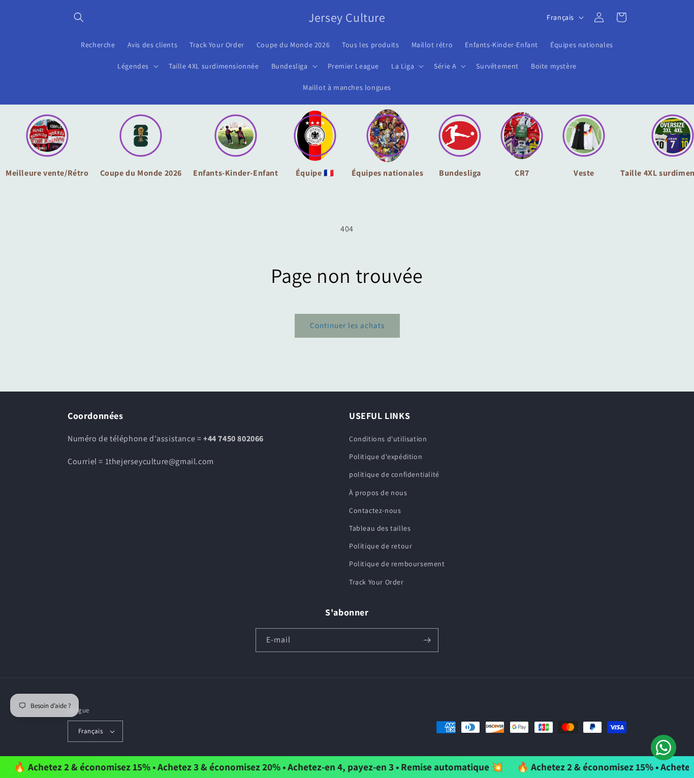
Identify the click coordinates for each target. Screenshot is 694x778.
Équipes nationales (388, 173)
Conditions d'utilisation (388, 438)
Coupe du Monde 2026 (141, 173)
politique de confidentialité (394, 474)
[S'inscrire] (427, 640)
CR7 (522, 173)
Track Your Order (376, 582)
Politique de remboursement (397, 563)
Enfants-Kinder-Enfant (235, 173)
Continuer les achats (347, 325)
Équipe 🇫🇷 (315, 173)
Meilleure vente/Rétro (47, 173)
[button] (79, 17)
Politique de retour (380, 545)
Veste (584, 173)
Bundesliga (460, 173)
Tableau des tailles (380, 528)
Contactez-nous (375, 510)
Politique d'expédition (385, 456)
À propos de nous (378, 492)
